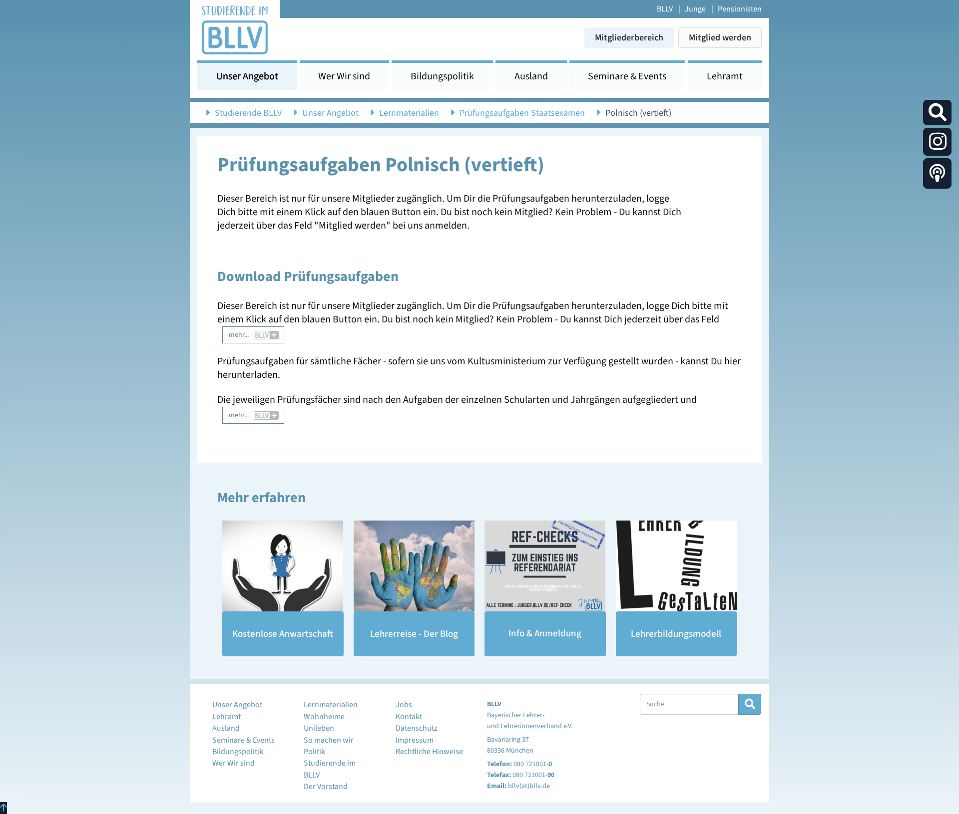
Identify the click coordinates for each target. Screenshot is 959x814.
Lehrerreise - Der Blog (414, 634)
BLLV (665, 8)
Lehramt (725, 76)
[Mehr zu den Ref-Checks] (545, 566)
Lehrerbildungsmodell (676, 634)
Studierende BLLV (248, 113)
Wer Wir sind (344, 76)
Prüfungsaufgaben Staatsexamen (522, 113)
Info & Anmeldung (544, 633)
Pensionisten (740, 8)
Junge (695, 8)
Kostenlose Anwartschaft (282, 634)
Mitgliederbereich (629, 37)
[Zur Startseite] (235, 29)
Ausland (531, 76)
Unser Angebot (247, 76)
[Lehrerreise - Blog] (414, 566)
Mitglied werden (720, 37)
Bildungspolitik (442, 76)
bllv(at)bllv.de (529, 786)
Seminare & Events (627, 76)
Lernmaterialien (409, 113)
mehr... (239, 335)
